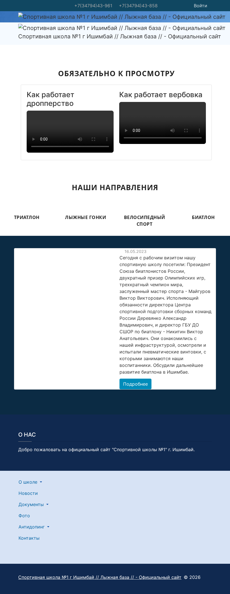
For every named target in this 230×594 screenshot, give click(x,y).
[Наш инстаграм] (166, 5)
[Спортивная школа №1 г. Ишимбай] (177, 5)
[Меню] (22, 43)
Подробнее (135, 384)
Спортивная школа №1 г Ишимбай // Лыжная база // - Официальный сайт (99, 577)
